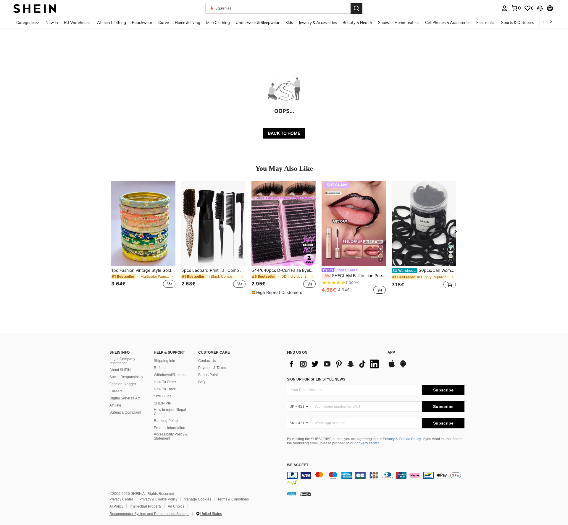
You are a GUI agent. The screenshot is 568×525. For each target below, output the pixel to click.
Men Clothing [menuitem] (218, 22)
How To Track (165, 389)
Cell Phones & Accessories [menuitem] (447, 22)
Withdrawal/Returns (169, 375)
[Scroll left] (544, 22)
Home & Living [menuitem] (187, 22)
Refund (160, 368)
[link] (516, 8)
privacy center (367, 443)
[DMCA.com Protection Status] (305, 494)
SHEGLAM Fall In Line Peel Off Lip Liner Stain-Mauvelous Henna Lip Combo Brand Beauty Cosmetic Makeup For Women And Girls (354, 275)
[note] (277, 292)
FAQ (201, 382)
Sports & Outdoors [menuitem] (517, 22)
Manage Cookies (197, 499)
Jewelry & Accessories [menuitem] (318, 22)
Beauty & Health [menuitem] (357, 22)
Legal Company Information (122, 361)
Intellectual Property (146, 506)
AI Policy (116, 506)
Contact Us (207, 361)
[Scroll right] (551, 22)
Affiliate (115, 405)
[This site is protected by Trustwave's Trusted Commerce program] (291, 494)
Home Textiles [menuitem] (407, 22)
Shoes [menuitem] (383, 22)
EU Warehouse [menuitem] (77, 22)
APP (391, 353)
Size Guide (163, 396)
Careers (115, 391)
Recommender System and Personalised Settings (149, 514)
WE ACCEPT (297, 465)
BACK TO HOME (284, 133)
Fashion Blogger (122, 384)
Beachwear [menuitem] (142, 22)
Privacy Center (121, 499)
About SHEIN (120, 370)
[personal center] (504, 8)
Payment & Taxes (212, 368)
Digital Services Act (124, 398)
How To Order (165, 382)
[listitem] (143, 238)
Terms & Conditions (233, 499)
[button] (539, 8)
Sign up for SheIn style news (316, 379)
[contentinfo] (375, 479)
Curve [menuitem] (163, 22)
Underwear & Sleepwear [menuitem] (258, 22)
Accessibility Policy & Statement (171, 436)
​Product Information (169, 428)
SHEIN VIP (162, 403)
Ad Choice (176, 506)
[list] (334, 364)
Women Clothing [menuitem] (111, 22)
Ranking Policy (166, 421)
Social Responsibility (126, 377)
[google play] (403, 367)
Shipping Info (164, 361)
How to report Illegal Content (170, 412)
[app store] (392, 367)
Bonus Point (208, 375)
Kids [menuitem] (289, 22)
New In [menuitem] (52, 22)
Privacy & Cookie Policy (402, 439)
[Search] (356, 8)
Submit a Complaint (125, 412)
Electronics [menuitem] (485, 22)
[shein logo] (34, 8)
